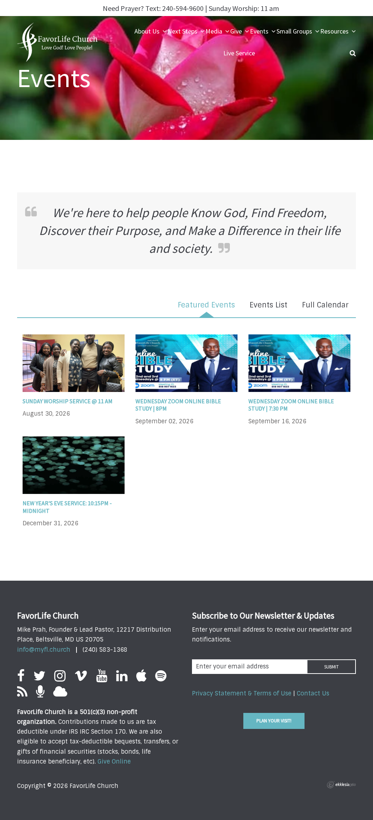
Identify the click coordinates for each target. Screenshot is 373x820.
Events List (268, 305)
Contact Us (313, 693)
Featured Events (206, 305)
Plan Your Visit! (273, 721)
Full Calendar (325, 305)
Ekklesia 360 (341, 784)
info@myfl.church (43, 650)
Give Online (114, 761)
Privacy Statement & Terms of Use (241, 693)
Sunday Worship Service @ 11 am (68, 401)
